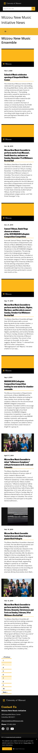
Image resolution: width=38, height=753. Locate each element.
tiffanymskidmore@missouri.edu (12, 721)
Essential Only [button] (7, 749)
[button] (19, 748)
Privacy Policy (27, 743)
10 (3, 689)
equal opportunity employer (13, 737)
